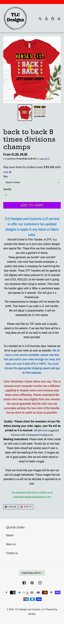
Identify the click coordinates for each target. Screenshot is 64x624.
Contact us (12, 553)
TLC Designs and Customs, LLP (30, 609)
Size (5, 176)
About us (11, 544)
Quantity (7, 189)
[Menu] (59, 18)
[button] (32, 158)
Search (10, 535)
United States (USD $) (31, 572)
